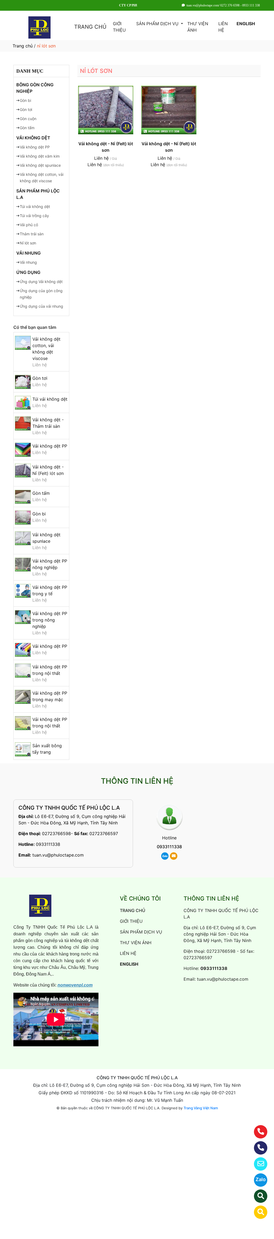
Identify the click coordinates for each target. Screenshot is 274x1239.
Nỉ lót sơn (28, 243)
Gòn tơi (26, 109)
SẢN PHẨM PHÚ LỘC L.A (38, 194)
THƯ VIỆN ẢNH (197, 27)
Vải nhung (28, 262)
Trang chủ (23, 46)
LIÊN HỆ (223, 27)
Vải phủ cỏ (29, 224)
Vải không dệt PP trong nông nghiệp (49, 620)
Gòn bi (25, 100)
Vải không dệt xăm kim (40, 156)
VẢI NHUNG (28, 253)
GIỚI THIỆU (119, 27)
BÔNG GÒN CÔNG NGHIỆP (35, 88)
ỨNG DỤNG (28, 272)
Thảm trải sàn (32, 234)
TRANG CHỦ (90, 27)
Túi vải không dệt (35, 206)
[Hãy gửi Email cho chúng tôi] (257, 1164)
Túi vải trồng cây (34, 215)
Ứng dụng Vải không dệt (41, 281)
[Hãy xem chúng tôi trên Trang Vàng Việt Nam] (257, 1212)
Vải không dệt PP (35, 147)
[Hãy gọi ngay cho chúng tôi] (257, 1148)
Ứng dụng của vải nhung (41, 306)
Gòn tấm (27, 127)
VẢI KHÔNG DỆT (33, 137)
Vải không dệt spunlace (40, 165)
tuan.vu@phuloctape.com (58, 855)
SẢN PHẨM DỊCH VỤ (158, 23)
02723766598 (56, 833)
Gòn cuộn (28, 118)
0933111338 (48, 844)
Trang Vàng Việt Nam (201, 1108)
